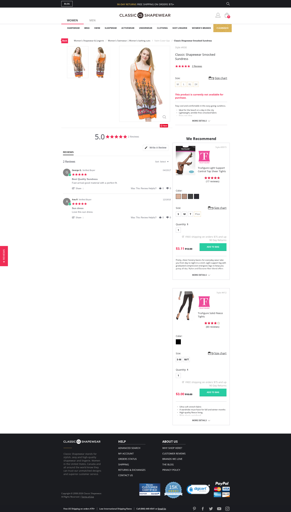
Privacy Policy (171, 469)
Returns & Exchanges (132, 469)
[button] (78, 188)
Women (72, 20)
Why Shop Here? (172, 448)
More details (199, 121)
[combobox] (162, 161)
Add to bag (213, 246)
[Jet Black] (196, 196)
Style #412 (222, 292)
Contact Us (125, 475)
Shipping (123, 464)
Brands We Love (172, 458)
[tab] (155, 148)
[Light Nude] (178, 196)
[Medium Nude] (184, 196)
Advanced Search (129, 448)
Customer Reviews (174, 453)
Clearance (223, 28)
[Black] (178, 341)
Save (165, 125)
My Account (126, 453)
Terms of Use (87, 496)
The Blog (168, 464)
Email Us (162, 508)
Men (92, 20)
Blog (67, 3)
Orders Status (127, 458)
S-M (179, 359)
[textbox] (170, 163)
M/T (186, 359)
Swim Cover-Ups (162, 40)
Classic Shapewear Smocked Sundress (193, 40)
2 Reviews (197, 66)
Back (64, 40)
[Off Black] (190, 196)
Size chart (221, 78)
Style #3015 (221, 147)
